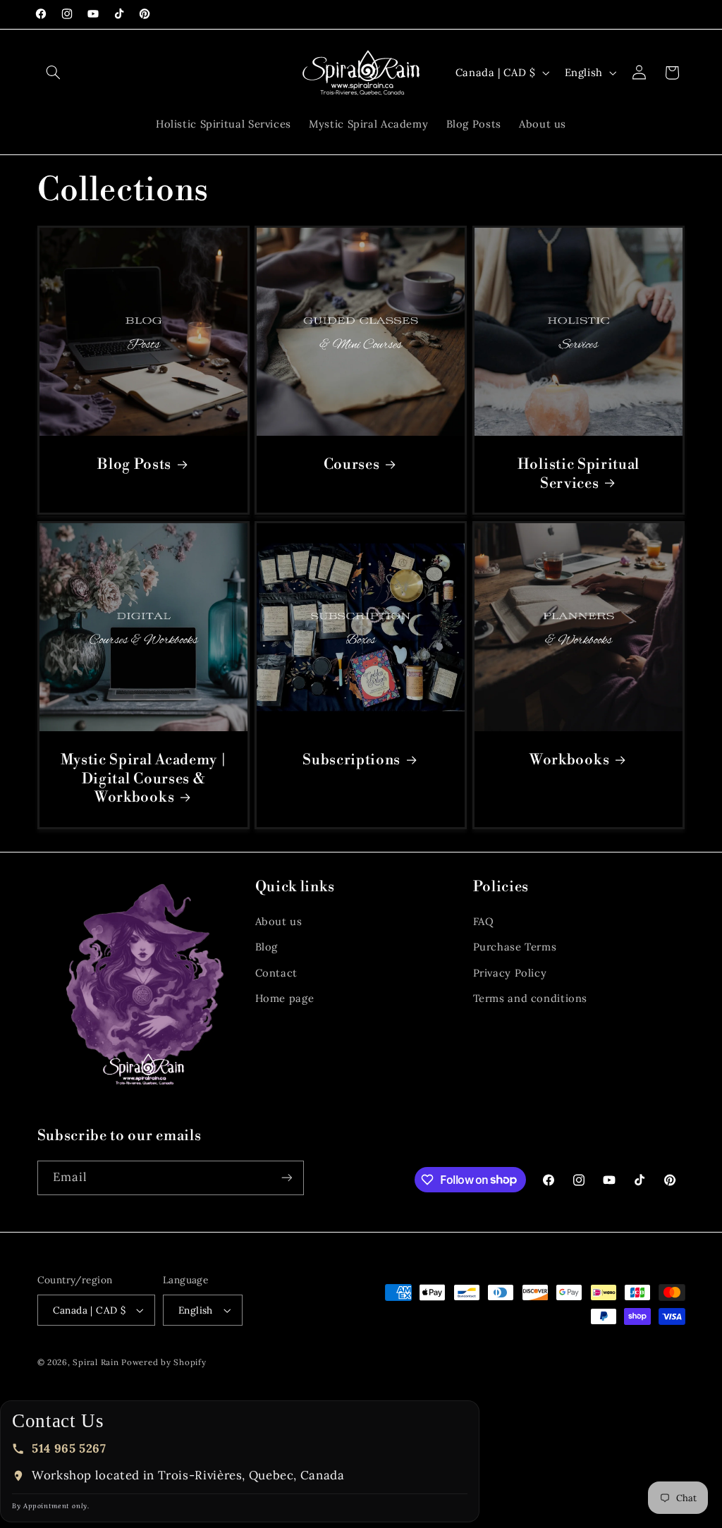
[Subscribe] (286, 1178)
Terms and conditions (530, 998)
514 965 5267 (69, 1448)
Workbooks (569, 760)
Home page (284, 998)
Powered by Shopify (163, 1362)
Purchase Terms (515, 946)
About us (278, 921)
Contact (276, 972)
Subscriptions (352, 760)
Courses (352, 465)
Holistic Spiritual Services (579, 474)
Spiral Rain (95, 1362)
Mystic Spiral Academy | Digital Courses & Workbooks (143, 779)
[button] (53, 72)
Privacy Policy (510, 972)
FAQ (483, 921)
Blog (267, 946)
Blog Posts (134, 465)
